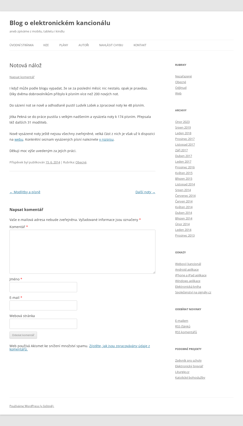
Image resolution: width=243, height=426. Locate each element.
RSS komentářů (186, 332)
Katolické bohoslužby (190, 377)
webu (18, 139)
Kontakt (140, 45)
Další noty (145, 192)
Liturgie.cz (182, 372)
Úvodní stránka (21, 45)
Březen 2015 (183, 178)
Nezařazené (183, 76)
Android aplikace (187, 269)
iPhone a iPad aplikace (190, 275)
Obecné (80, 162)
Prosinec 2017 (185, 139)
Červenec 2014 (185, 195)
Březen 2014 (183, 218)
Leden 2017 (183, 161)
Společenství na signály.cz (193, 292)
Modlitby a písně (24, 192)
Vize (46, 45)
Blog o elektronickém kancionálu (59, 22)
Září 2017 (181, 150)
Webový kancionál (188, 264)
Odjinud (181, 87)
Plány (63, 45)
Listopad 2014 (185, 184)
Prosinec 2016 (185, 167)
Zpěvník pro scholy (188, 360)
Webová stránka (22, 316)
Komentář (18, 226)
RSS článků (182, 326)
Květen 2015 (183, 173)
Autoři (84, 45)
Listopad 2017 (185, 144)
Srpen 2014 (183, 190)
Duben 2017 (183, 156)
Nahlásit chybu (111, 45)
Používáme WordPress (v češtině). (31, 406)
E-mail (15, 297)
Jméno (15, 279)
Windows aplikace (187, 281)
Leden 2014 (183, 230)
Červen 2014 (183, 201)
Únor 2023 (182, 122)
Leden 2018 (183, 133)
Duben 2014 (183, 213)
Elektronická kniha (188, 286)
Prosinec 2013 (185, 235)
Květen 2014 (183, 207)
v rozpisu (106, 139)
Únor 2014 (182, 224)
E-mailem (181, 320)
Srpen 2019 (183, 127)
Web (178, 93)
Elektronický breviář (189, 366)
